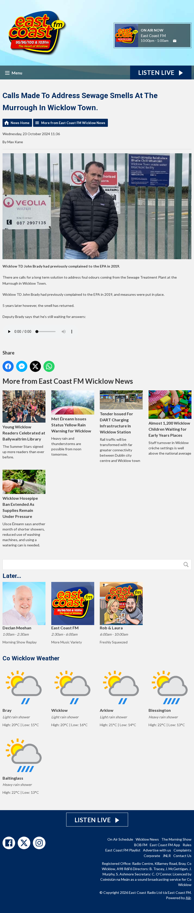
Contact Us (182, 855)
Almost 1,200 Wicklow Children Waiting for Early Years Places (169, 429)
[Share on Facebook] (8, 366)
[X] (24, 843)
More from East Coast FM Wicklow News (73, 123)
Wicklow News (147, 839)
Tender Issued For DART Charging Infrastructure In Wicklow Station (116, 422)
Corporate (152, 855)
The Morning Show (176, 839)
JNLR (167, 855)
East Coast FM (153, 35)
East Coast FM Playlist (122, 850)
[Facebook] (9, 843)
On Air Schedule (120, 839)
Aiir (188, 898)
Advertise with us (157, 850)
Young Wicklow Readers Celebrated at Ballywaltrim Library (24, 432)
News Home (20, 123)
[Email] (174, 41)
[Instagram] (39, 843)
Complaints (182, 850)
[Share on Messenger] (21, 366)
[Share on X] (35, 366)
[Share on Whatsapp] (49, 366)
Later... (12, 575)
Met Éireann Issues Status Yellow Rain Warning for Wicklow (71, 424)
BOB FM (140, 845)
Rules (187, 845)
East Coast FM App (165, 845)
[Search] (187, 564)
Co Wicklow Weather (31, 658)
